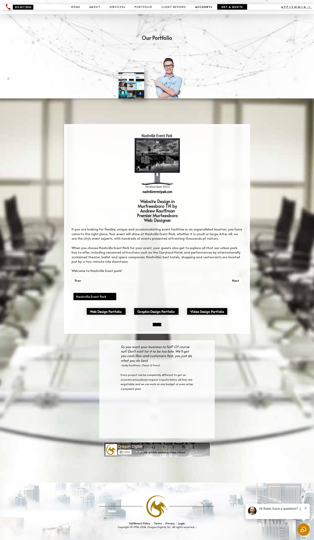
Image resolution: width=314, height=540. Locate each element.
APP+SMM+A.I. (296, 7)
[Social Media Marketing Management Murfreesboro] (157, 449)
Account (203, 7)
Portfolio (143, 7)
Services (117, 7)
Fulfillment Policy (139, 523)
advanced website (80, 275)
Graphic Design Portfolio (156, 311)
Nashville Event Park (91, 296)
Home (75, 7)
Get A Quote (232, 7)
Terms (158, 523)
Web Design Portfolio (106, 311)
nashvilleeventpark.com (157, 191)
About (94, 7)
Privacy (170, 523)
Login (181, 523)
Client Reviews (173, 7)
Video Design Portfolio (207, 311)
